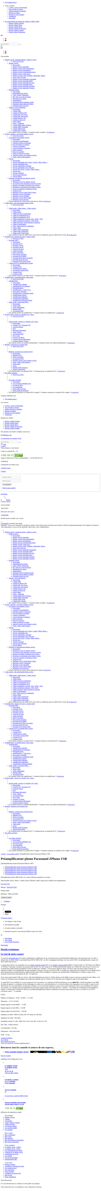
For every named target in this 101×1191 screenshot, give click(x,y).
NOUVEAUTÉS (18, 61)
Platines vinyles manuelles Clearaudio (24, 79)
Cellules (7, 1119)
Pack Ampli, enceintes (19, 254)
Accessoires (8, 1121)
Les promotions (17, 387)
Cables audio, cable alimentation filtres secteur (19, 203)
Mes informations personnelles (14, 1140)
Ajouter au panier (6, 897)
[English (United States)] (5, 39)
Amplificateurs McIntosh (20, 298)
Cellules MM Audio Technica (22, 125)
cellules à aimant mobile (60, 965)
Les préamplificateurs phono (13, 1150)
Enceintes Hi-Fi (17, 244)
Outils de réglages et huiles (21, 153)
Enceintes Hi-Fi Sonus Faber (22, 261)
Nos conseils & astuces (12, 942)
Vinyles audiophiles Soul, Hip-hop (23, 167)
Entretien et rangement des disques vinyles (22, 178)
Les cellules (8, 1156)
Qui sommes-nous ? (11, 2)
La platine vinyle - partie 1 (13, 1149)
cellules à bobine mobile (37, 965)
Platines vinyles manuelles (21, 67)
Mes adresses (9, 1138)
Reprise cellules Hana (15, 25)
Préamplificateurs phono (20, 93)
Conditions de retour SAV (13, 1173)
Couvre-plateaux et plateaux (21, 148)
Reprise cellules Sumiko (16, 30)
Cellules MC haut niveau (20, 116)
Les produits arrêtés (11, 1128)
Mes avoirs (8, 1136)
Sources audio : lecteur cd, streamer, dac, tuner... (20, 314)
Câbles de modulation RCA (21, 215)
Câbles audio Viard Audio (21, 233)
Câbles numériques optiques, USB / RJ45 (25, 221)
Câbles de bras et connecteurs (22, 214)
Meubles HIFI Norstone (20, 367)
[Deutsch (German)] (5, 40)
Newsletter (12, 18)
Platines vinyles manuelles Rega (23, 84)
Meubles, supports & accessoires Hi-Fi (21, 352)
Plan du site (8, 1175)
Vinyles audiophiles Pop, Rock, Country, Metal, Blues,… (30, 162)
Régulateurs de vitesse (19, 98)
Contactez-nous (5, 468)
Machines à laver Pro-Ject (21, 199)
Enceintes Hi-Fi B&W (20, 256)
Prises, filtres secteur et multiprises (23, 226)
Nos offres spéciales (11, 373)
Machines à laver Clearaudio (21, 194)
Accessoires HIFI (18, 311)
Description (8, 938)
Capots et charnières (19, 146)
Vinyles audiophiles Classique (22, 166)
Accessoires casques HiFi (21, 270)
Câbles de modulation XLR (21, 217)
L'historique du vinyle (11, 1154)
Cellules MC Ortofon (19, 130)
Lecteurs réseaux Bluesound (21, 339)
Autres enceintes (18, 251)
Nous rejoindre (9, 1171)
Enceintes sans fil (18, 247)
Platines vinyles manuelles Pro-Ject (23, 83)
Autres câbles (17, 228)
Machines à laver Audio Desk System (24, 192)
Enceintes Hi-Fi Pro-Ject (20, 260)
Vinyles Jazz (16, 171)
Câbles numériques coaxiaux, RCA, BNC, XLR (28, 219)
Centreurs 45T (17, 191)
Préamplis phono (14, 90)
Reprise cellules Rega (15, 27)
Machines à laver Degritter (21, 196)
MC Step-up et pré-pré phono (22, 97)
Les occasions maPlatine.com (22, 383)
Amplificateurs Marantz (20, 297)
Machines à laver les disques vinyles (24, 182)
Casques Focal (17, 272)
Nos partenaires (9, 1170)
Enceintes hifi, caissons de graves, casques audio (20, 237)
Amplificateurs (13, 281)
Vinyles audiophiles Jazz (20, 164)
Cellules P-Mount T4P (20, 113)
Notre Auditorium (10, 1177)
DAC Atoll (16, 336)
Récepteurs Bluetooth (19, 330)
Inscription (4, 494)
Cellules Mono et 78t (19, 118)
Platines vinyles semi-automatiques (23, 68)
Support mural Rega (19, 369)
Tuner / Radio (17, 332)
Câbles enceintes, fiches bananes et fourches (26, 222)
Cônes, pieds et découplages (21, 157)
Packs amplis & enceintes (20, 390)
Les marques (9, 1130)
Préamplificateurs (18, 288)
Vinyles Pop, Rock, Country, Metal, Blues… (26, 169)
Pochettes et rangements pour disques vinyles (27, 187)
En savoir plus (5, 884)
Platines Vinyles (10, 1117)
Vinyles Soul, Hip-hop (20, 175)
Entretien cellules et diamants (22, 143)
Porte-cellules (17, 121)
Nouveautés (16, 65)
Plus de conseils (6, 1056)
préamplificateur (14, 958)
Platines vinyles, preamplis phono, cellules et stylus (20, 60)
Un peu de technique (11, 1157)
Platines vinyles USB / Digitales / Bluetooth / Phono (29, 75)
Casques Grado (17, 274)
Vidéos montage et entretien (17, 11)
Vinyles (11, 159)
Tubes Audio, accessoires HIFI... (19, 302)
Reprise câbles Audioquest (17, 32)
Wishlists (5, 901)
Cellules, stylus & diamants (17, 107)
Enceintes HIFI (13, 240)
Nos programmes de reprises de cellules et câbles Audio (22, 21)
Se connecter (7, 484)
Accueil (3, 854)
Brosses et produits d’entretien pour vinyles (26, 185)
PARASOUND (12, 887)
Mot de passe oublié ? (9, 488)
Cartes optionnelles (18, 307)
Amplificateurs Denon (19, 295)
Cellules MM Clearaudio (20, 127)
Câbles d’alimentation (19, 224)
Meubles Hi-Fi (17, 355)
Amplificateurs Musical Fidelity (22, 300)
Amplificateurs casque (19, 268)
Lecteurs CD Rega (18, 337)
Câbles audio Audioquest (20, 231)
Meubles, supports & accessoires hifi (16, 344)
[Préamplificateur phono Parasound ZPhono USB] (21, 867)
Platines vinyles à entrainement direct (24, 72)
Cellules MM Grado (19, 129)
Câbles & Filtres (10, 1124)
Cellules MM (17, 111)
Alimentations (17, 100)
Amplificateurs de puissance (21, 286)
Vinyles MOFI (17, 176)
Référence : (4, 894)
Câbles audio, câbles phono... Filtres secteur (22, 208)
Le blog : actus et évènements (18, 7)
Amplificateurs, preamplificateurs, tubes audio (19, 277)
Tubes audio (16, 364)
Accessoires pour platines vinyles (19, 137)
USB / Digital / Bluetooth (21, 95)
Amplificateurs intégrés (20, 284)
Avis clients (8, 940)
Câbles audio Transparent (20, 229)
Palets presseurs (17, 150)
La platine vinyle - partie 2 (13, 1147)
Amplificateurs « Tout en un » (22, 290)
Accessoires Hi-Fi (18, 359)
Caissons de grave (18, 249)
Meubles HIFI (17, 309)
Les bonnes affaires (11, 1126)
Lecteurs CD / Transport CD (21, 325)
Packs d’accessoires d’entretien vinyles (25, 189)
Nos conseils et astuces (16, 9)
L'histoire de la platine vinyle (14, 1152)
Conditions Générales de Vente (14, 1166)
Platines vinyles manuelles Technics (24, 86)
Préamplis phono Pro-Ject (21, 106)
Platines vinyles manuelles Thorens (23, 88)
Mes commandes (10, 1135)
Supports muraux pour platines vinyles (24, 155)
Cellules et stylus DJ (19, 120)
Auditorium (12, 16)
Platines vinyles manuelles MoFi (23, 81)
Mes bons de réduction (12, 1142)
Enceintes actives (18, 245)
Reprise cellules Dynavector (17, 28)
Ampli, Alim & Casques (12, 1122)
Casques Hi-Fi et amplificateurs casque (21, 263)
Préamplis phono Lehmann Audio (23, 102)
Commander (4, 515)
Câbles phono (17, 212)
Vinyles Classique (18, 173)
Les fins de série (18, 385)
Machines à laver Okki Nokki (22, 198)
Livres (15, 366)
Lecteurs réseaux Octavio (20, 341)
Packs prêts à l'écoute (19, 77)
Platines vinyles (13, 63)
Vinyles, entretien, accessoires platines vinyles (19, 134)
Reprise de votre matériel (16, 14)
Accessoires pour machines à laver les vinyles (27, 183)
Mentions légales (10, 1164)
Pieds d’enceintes (18, 252)
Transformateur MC (11, 1159)
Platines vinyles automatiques (22, 70)
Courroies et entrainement (21, 141)
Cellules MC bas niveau (20, 114)
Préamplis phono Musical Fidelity (23, 104)
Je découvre (50, 132)
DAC (14, 329)
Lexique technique (6, 1038)
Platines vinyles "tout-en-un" (21, 74)
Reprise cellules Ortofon (16, 23)
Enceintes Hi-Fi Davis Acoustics (23, 258)
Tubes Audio (17, 306)
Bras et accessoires (18, 152)
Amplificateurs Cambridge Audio (23, 293)
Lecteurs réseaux (18, 327)
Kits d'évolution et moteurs (21, 144)
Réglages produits (14, 13)
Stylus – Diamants (18, 123)
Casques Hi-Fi (17, 267)
